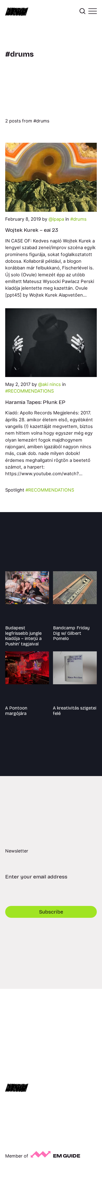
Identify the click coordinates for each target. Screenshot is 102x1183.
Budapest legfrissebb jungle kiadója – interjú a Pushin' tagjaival (23, 636)
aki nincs (51, 384)
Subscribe (51, 912)
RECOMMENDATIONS (31, 391)
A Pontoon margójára (16, 710)
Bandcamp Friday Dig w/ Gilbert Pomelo (71, 633)
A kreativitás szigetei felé (74, 710)
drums (80, 219)
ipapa (58, 219)
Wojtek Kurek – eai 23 (31, 230)
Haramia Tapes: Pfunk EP (35, 402)
